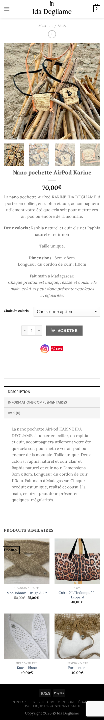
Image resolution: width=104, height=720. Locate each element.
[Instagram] (44, 348)
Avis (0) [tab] (14, 413)
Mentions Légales (74, 702)
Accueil (45, 26)
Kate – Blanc (27, 668)
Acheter (67, 330)
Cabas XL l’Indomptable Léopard (77, 595)
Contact (20, 702)
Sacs (62, 26)
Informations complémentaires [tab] (37, 402)
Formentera (77, 668)
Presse (38, 702)
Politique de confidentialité (52, 706)
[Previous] (12, 91)
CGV (50, 702)
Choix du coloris (16, 311)
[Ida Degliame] (52, 9)
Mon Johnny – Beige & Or (27, 593)
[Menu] (7, 9)
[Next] (91, 91)
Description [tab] (19, 392)
